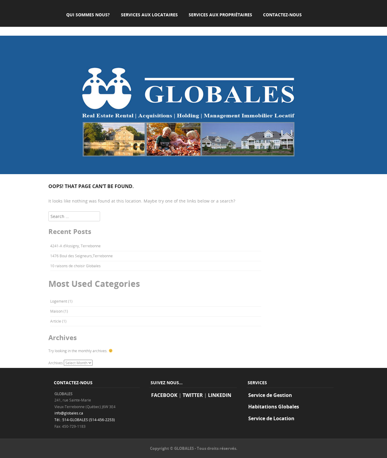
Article (55, 321)
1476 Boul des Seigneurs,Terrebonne (81, 255)
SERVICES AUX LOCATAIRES (149, 15)
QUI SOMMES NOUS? (88, 15)
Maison (56, 311)
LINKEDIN (219, 395)
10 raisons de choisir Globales (75, 265)
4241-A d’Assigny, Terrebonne (75, 245)
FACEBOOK (164, 395)
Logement (58, 301)
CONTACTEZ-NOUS (282, 15)
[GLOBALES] (193, 172)
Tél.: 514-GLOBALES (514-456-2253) (84, 419)
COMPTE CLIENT (83, 28)
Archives (55, 362)
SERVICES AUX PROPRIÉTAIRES (220, 15)
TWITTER (193, 395)
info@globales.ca (68, 413)
